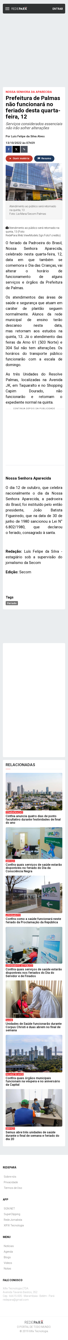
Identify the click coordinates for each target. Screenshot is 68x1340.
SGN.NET (9, 1208)
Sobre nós (10, 1176)
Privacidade (11, 1182)
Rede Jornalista (13, 1219)
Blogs (7, 1257)
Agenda (8, 1251)
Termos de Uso (13, 1187)
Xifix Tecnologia (38, 1331)
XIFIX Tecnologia (14, 1225)
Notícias (9, 1246)
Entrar (58, 8)
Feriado (11, 602)
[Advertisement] (34, 50)
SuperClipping (12, 1214)
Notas (7, 1268)
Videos (8, 1262)
